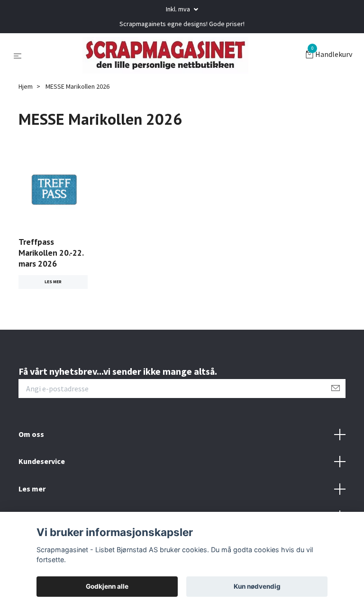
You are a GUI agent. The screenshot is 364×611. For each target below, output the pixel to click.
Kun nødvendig (257, 586)
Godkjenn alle (107, 586)
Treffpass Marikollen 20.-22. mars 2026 (50, 254)
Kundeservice (41, 462)
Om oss (31, 435)
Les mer (53, 283)
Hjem (25, 87)
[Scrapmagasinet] (165, 56)
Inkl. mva (178, 9)
